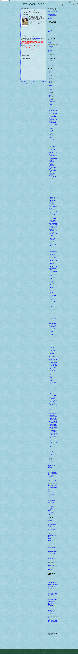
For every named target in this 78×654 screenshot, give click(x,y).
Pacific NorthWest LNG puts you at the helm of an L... (53, 271)
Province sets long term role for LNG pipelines (53, 448)
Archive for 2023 (50, 42)
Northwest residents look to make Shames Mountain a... (53, 362)
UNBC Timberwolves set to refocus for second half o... (53, 407)
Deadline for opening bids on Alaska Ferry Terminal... (53, 454)
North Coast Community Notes (52, 550)
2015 (49, 82)
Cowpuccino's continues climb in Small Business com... (53, 371)
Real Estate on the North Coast (52, 553)
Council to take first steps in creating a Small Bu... (53, 326)
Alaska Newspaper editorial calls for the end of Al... (53, 214)
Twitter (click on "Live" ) (51, 65)
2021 (49, 74)
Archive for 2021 (50, 45)
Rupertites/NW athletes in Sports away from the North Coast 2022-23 (52, 621)
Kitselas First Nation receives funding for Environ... (52, 173)
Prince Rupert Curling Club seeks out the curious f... (53, 411)
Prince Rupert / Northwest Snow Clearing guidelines (52, 35)
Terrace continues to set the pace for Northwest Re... (53, 414)
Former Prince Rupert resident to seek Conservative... (52, 255)
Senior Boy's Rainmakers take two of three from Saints (53, 377)
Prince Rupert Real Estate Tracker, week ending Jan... (53, 190)
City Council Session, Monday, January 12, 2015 (52, 388)
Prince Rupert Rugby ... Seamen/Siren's (51, 613)
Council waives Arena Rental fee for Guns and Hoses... (53, 137)
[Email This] (31, 49)
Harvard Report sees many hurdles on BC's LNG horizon (53, 431)
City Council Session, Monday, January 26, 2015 (52, 167)
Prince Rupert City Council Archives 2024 (51, 476)
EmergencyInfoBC (50, 497)
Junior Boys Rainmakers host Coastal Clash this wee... (53, 310)
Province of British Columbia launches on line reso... (52, 354)
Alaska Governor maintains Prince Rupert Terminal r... (53, 155)
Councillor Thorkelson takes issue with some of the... (53, 321)
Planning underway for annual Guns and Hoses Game (53, 158)
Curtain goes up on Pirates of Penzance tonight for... (53, 219)
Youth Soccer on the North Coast (52, 596)
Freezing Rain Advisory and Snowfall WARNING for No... (53, 368)
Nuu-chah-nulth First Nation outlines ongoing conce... (53, 365)
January (50, 99)
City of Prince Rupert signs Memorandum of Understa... (53, 304)
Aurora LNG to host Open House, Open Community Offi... (53, 111)
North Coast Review (32, 3)
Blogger (43, 652)
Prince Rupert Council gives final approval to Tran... (53, 122)
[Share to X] (32, 49)
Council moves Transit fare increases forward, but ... (53, 142)
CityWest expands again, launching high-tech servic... (53, 104)
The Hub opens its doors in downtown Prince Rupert (53, 181)
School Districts (50, 520)
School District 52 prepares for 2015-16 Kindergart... (53, 106)
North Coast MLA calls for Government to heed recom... (53, 313)
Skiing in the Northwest (51, 605)
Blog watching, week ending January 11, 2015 (53, 393)
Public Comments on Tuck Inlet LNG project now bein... (53, 293)
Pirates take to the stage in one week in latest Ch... (53, 324)
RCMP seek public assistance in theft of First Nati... (53, 212)
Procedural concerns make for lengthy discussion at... (53, 140)
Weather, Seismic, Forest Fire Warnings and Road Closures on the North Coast (52, 559)
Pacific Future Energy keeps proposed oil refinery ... (52, 161)
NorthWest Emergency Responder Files (51, 467)
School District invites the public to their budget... (53, 176)
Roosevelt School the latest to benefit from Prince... (53, 114)
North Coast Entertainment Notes (52, 565)
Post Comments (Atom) (28, 83)
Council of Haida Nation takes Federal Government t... (52, 203)
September (51, 88)
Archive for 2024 (50, 41)
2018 (49, 78)
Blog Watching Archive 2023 (52, 60)
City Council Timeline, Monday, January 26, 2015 (52, 150)
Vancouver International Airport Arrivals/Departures (52, 512)
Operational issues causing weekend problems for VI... (53, 200)
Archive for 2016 (50, 51)
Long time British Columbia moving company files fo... (53, 193)
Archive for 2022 (50, 43)
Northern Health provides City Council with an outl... (53, 144)
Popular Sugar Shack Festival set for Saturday (53, 108)
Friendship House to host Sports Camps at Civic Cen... (53, 245)
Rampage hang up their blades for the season (52, 247)
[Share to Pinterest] (34, 49)
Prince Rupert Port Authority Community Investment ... (53, 261)
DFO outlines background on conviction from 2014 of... (53, 398)
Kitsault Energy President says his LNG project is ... (53, 206)
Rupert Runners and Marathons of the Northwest (52, 617)
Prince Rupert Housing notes (52, 472)
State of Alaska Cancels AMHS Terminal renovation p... (52, 239)
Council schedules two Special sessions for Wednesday (52, 134)
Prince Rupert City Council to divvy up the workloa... (53, 385)
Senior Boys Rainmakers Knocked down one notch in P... (53, 332)
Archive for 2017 (50, 50)
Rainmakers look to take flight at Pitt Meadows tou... (52, 319)
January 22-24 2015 (27, 51)
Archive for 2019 (50, 47)
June (50, 92)
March (50, 96)
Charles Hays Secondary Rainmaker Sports (51, 576)
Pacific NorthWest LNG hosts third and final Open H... (53, 329)
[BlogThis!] (31, 49)
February (50, 98)
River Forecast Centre (51, 506)
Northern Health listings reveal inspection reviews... (52, 374)
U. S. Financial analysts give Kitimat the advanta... (53, 233)
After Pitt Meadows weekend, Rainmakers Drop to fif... (53, 230)
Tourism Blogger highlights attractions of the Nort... (53, 409)
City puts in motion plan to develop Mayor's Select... (53, 334)
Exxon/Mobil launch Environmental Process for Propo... (53, 416)
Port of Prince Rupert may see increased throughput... (53, 128)
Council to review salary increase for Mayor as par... (52, 337)
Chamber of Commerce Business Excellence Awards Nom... (52, 451)
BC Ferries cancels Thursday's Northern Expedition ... (52, 221)
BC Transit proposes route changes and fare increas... (53, 343)
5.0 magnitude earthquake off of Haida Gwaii (53, 195)
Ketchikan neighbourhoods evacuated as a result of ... (53, 224)
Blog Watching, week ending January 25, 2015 (53, 198)
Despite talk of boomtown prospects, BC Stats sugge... (53, 277)
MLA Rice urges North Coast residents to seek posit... (53, 419)
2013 (49, 458)
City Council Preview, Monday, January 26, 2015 (52, 170)
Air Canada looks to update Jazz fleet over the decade (53, 299)
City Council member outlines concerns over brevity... (53, 348)
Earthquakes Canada (51, 502)
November (51, 85)
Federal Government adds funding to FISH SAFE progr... (53, 242)
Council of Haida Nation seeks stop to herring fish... (52, 316)
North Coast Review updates (52, 25)
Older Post (43, 81)
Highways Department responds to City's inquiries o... (52, 446)
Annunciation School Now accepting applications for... (53, 428)
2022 (49, 72)
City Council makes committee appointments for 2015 (53, 340)
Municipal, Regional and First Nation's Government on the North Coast (52, 548)
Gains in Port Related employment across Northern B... (52, 258)
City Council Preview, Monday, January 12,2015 (52, 391)
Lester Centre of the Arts (51, 566)
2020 (49, 75)
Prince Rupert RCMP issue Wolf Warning (53, 153)
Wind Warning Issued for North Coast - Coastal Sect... (52, 436)
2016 (49, 81)
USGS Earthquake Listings (52, 503)
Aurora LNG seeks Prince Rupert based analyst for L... (53, 425)
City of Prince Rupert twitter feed (52, 487)
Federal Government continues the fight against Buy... (52, 281)
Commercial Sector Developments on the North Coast (52, 535)
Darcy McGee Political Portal (52, 529)
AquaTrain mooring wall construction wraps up (52, 101)
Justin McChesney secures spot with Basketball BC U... (53, 422)
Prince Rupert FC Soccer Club (52, 611)
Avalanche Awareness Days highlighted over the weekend (53, 287)
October (50, 86)
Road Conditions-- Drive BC (52, 480)
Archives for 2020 (50, 46)
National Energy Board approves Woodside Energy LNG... (52, 116)
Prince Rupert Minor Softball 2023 (52, 593)
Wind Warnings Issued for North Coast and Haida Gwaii (53, 274)
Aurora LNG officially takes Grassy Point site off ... (53, 360)
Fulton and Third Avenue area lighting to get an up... (52, 236)
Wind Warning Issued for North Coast (52, 216)
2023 (49, 71)
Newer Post (22, 81)
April (50, 95)
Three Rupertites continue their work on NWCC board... (53, 187)
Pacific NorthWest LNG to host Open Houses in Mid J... (53, 443)
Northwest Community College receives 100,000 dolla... (53, 125)
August (50, 89)
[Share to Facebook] (33, 49)
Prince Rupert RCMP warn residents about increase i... (53, 119)
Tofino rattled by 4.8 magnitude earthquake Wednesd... (52, 439)
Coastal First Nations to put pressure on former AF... (53, 434)
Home (33, 81)
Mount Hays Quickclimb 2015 (52, 586)
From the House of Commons (52, 526)
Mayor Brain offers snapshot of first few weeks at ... (52, 357)
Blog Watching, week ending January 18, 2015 (53, 301)
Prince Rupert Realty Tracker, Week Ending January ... (52, 296)
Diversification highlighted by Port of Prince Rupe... (53, 396)
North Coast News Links (51, 465)
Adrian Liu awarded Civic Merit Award (53, 345)
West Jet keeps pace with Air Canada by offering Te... (53, 284)
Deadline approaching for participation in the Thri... (53, 404)
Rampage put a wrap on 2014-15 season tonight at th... (53, 307)
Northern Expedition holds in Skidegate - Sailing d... (53, 249)
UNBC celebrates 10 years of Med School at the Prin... (53, 227)
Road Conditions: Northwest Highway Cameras (52, 482)
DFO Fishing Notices (51, 494)
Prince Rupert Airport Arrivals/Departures (51, 508)
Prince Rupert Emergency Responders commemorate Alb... (53, 164)
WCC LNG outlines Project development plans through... (53, 380)
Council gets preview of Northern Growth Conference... (52, 147)
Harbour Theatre (50, 569)
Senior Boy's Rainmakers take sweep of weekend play (53, 184)
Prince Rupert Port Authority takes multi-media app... (53, 209)
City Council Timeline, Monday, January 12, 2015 (52, 351)
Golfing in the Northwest (51, 619)
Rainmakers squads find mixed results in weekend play (53, 290)
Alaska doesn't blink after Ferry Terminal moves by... (53, 252)
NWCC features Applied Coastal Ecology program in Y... (53, 179)
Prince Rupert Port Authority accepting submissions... (53, 267)
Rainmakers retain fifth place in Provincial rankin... (52, 131)
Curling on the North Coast (51, 610)
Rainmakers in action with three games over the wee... (53, 401)
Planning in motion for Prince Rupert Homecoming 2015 (52, 264)
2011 (49, 461)
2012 (49, 459)
